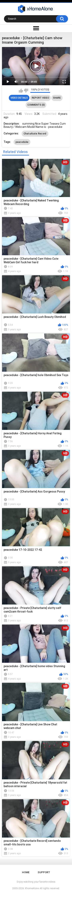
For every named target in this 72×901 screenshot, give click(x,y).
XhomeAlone (32, 888)
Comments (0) (36, 104)
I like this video (21, 91)
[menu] (36, 28)
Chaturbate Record (35, 133)
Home (25, 872)
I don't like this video (26, 91)
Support (44, 872)
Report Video (40, 97)
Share (57, 97)
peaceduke (22, 142)
